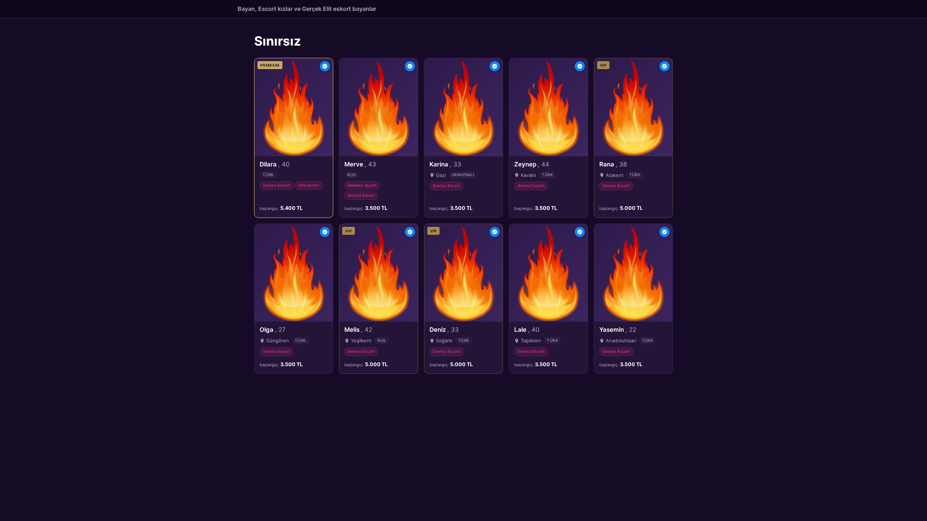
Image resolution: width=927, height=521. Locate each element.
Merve (360, 164)
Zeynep (531, 164)
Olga (273, 329)
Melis (358, 329)
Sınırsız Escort (276, 185)
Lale (526, 329)
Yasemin (617, 329)
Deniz (444, 329)
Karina (445, 164)
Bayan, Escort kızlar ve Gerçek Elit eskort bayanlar (307, 8)
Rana (613, 164)
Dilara (274, 164)
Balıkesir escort (362, 185)
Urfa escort (308, 185)
